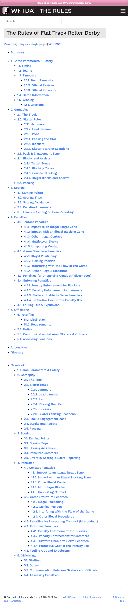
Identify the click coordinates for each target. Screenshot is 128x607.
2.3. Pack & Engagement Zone (38, 153)
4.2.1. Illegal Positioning (40, 256)
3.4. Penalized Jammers (34, 207)
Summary (17, 52)
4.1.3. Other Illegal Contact (43, 236)
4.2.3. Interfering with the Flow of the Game (55, 265)
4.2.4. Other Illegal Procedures (46, 270)
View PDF (54, 44)
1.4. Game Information (33, 95)
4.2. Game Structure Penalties (39, 251)
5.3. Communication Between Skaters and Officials (61, 570)
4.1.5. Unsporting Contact (42, 246)
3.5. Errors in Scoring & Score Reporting (45, 212)
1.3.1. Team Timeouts (38, 80)
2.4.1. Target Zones (37, 163)
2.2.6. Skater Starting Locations (46, 148)
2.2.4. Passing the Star (40, 139)
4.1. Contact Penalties (32, 222)
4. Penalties (19, 217)
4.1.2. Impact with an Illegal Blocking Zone (54, 231)
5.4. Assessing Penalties (34, 339)
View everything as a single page (25, 44)
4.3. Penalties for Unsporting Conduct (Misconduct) (54, 275)
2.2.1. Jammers (34, 124)
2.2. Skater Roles (29, 119)
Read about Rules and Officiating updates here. (64, 3)
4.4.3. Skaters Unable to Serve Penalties (53, 295)
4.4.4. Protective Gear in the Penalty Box (53, 300)
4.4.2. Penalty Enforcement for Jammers (53, 290)
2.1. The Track (27, 114)
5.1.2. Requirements (37, 324)
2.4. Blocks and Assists (33, 158)
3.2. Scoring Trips (29, 197)
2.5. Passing (25, 182)
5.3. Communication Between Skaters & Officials (52, 334)
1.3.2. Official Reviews (39, 85)
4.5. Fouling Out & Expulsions (38, 305)
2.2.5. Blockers (34, 144)
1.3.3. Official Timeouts (40, 90)
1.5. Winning (25, 100)
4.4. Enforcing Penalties (34, 280)
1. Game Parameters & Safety (32, 61)
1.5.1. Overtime (34, 104)
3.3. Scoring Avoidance (33, 202)
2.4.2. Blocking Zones (39, 168)
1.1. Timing (24, 65)
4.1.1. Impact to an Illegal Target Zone (50, 226)
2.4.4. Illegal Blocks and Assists (46, 178)
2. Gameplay (19, 109)
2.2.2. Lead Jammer (38, 129)
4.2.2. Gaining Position (39, 261)
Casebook (18, 365)
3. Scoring (18, 187)
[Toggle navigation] (123, 11)
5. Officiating (20, 309)
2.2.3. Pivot (31, 134)
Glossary (17, 352)
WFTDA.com (70, 597)
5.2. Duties (24, 329)
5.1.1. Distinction (35, 319)
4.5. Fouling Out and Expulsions (47, 550)
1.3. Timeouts (26, 75)
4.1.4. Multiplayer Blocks (41, 241)
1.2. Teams (24, 70)
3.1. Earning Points (30, 192)
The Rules (18, 10)
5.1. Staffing (25, 314)
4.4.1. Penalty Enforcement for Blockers (52, 285)
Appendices (19, 347)
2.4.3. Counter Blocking (40, 173)
